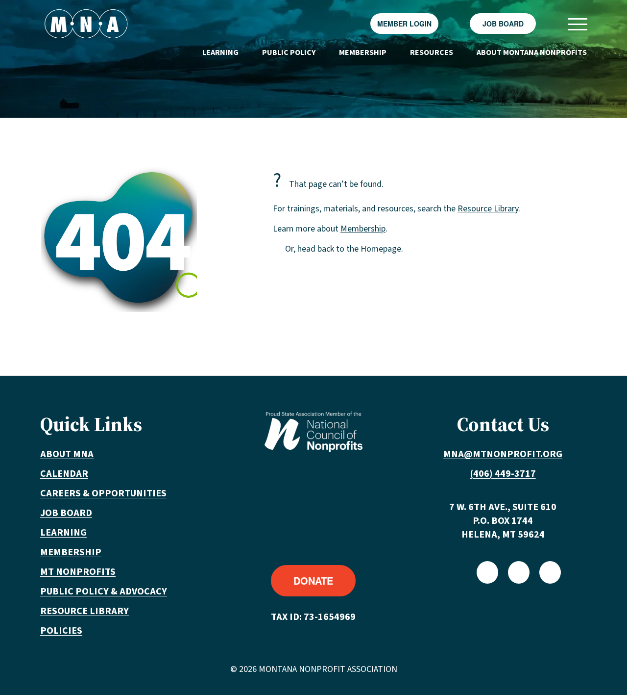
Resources (431, 52)
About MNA (67, 454)
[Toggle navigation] (577, 24)
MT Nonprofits (78, 572)
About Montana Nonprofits (532, 52)
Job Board (503, 23)
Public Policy (288, 52)
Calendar (64, 474)
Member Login (404, 23)
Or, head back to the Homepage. (344, 249)
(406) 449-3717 (503, 474)
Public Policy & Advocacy (103, 591)
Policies (61, 631)
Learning (220, 52)
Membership (362, 52)
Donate (313, 580)
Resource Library (488, 209)
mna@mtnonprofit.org (502, 454)
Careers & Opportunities (103, 493)
